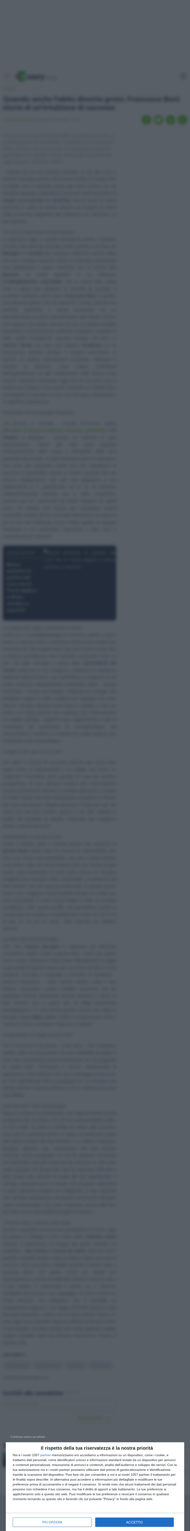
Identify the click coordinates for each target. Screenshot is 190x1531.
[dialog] (95, 1486)
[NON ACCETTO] (27, 1436)
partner (45, 1455)
